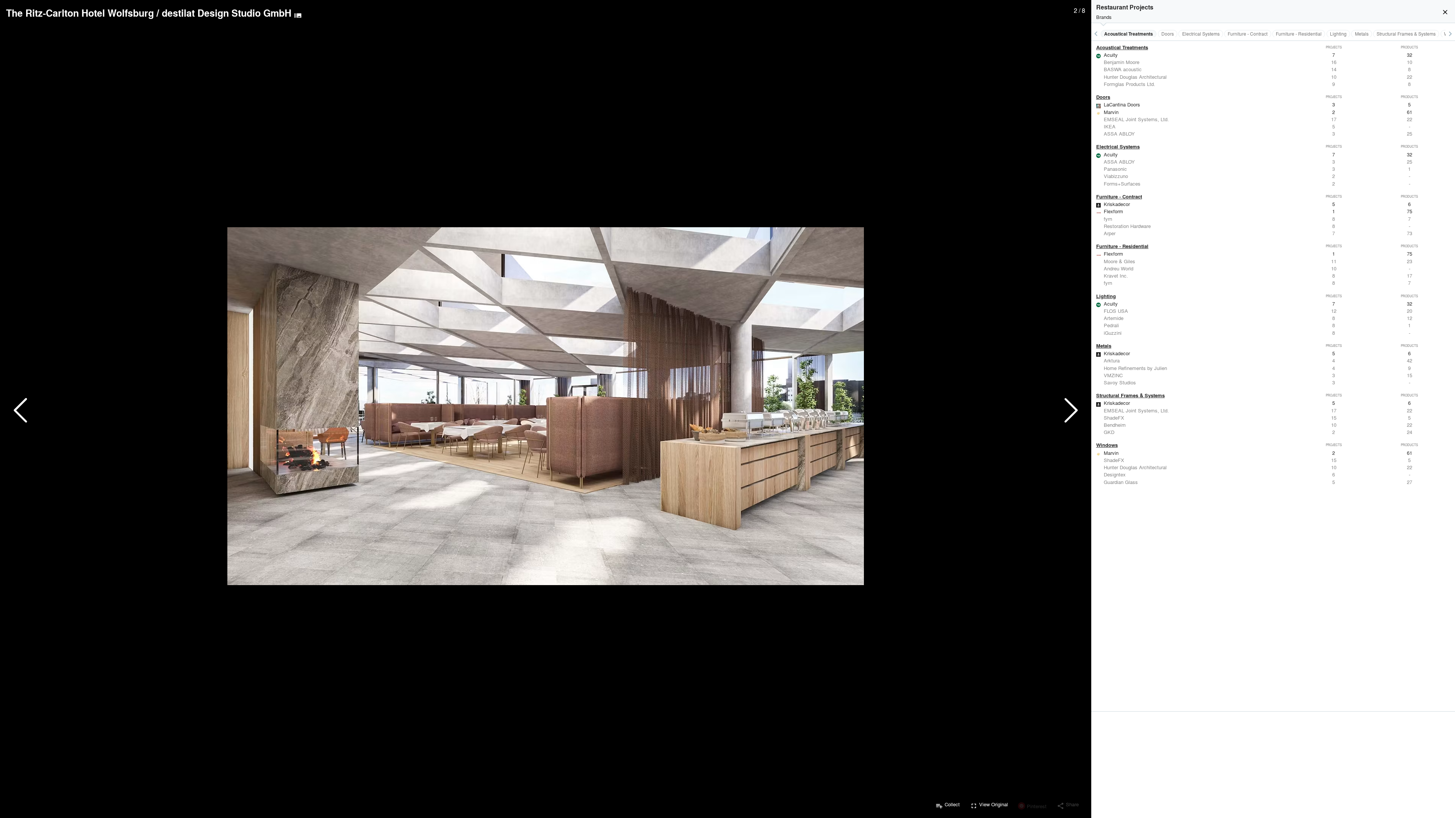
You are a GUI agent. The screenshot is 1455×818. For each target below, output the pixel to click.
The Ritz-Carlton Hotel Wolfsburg (80, 13)
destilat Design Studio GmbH (226, 13)
